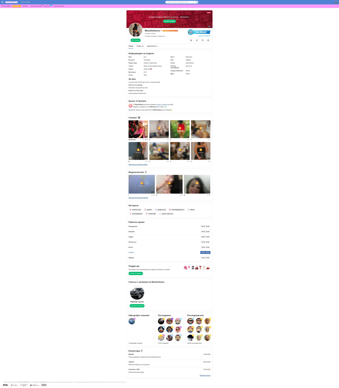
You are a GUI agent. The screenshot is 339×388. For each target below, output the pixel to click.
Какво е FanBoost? (204, 35)
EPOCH (37, 382)
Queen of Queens (162, 104)
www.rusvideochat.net (24, 382)
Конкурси (47, 6)
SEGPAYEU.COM (43, 382)
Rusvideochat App (59, 6)
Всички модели (6, 6)
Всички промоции (36, 6)
